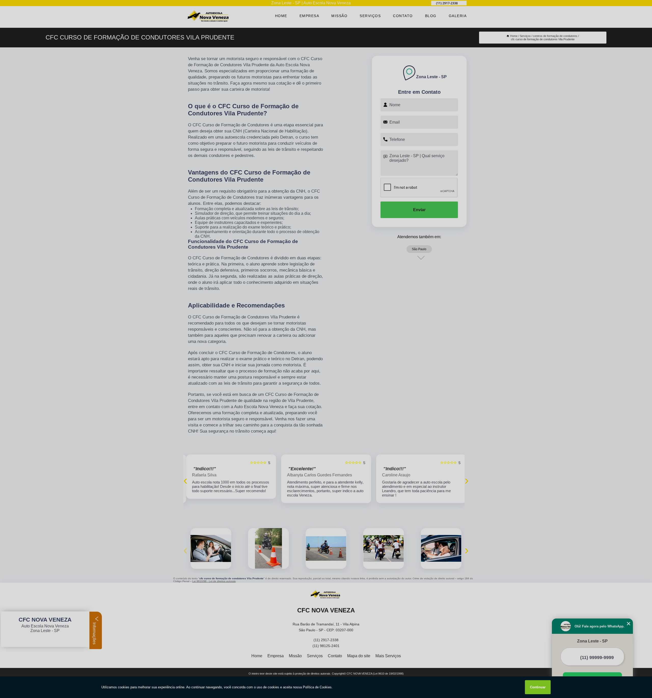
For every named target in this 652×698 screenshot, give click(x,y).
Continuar (538, 687)
